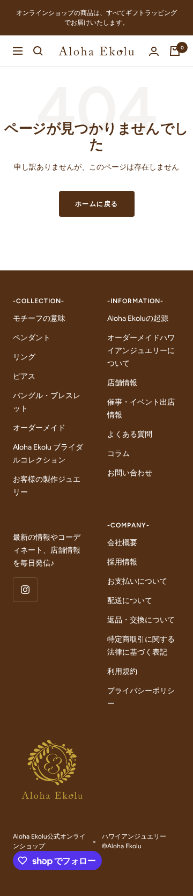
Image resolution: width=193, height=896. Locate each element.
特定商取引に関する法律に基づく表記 (141, 646)
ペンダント (31, 337)
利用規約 (122, 671)
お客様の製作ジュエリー (46, 486)
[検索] (38, 51)
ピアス (24, 376)
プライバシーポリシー (141, 697)
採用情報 (122, 562)
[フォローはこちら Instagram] (25, 589)
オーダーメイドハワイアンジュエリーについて (141, 350)
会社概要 (122, 542)
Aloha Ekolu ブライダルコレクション (48, 454)
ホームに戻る (96, 204)
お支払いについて (137, 581)
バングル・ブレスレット (46, 402)
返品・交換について (141, 620)
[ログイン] (154, 51)
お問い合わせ (129, 473)
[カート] (174, 51)
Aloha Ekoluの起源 (137, 318)
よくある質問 (129, 434)
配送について (129, 600)
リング (24, 357)
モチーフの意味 (39, 318)
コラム (118, 453)
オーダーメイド (39, 427)
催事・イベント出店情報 (141, 409)
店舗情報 (122, 382)
